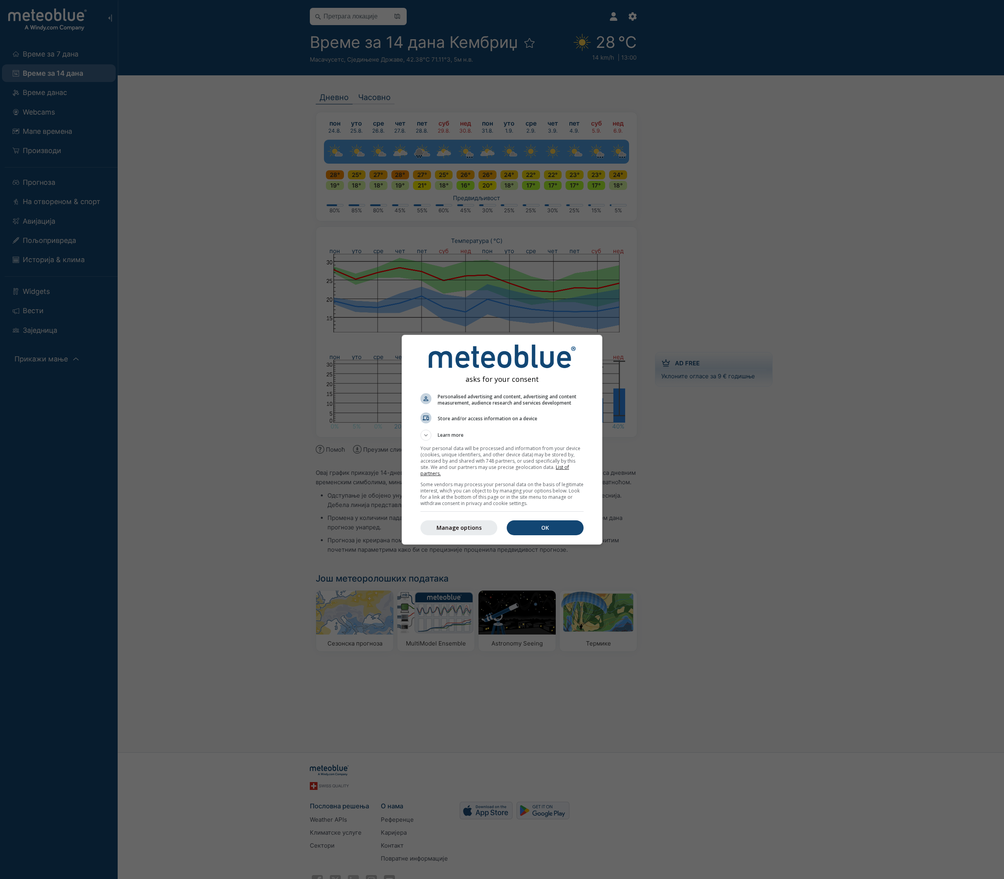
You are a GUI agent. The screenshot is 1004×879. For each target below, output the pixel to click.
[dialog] (502, 440)
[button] (502, 435)
